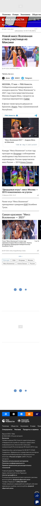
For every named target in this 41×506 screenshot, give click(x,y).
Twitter (27, 99)
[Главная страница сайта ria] (12, 19)
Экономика (24, 426)
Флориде (17, 153)
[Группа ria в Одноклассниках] (29, 414)
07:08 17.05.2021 (8, 29)
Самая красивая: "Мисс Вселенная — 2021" (16, 216)
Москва (30, 260)
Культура (6, 260)
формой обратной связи (21, 479)
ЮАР (26, 204)
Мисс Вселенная (9, 263)
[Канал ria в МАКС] (6, 414)
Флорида (22, 260)
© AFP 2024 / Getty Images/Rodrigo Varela (13, 250)
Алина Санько (26, 162)
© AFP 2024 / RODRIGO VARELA (11, 68)
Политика (5, 426)
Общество (14, 426)
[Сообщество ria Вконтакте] (21, 414)
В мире (32, 426)
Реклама (17, 429)
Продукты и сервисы (31, 429)
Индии (14, 107)
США (14, 260)
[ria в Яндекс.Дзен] (13, 414)
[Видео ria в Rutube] (37, 414)
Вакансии (5, 438)
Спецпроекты (7, 429)
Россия (32, 263)
